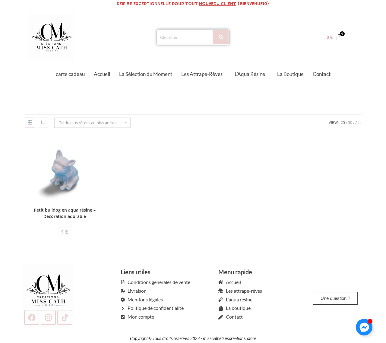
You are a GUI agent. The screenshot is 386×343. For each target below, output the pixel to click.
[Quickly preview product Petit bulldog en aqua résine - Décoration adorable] (102, 150)
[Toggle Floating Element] (364, 327)
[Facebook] (31, 317)
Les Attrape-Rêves (202, 74)
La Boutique (290, 74)
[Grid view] (30, 123)
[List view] (43, 123)
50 (350, 122)
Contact (322, 74)
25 (343, 122)
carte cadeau (70, 74)
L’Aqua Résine (250, 74)
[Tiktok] (64, 317)
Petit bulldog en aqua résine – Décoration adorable (65, 213)
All (358, 122)
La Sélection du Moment (145, 74)
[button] (203, 74)
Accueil (102, 74)
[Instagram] (48, 317)
